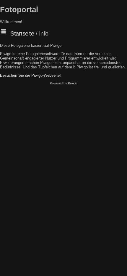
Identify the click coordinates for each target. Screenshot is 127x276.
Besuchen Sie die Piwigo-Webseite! (30, 75)
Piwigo (72, 83)
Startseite (22, 33)
